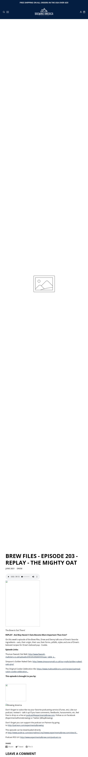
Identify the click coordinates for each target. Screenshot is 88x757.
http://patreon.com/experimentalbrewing (26, 725)
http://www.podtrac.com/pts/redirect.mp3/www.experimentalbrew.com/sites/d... (42, 732)
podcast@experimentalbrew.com (40, 715)
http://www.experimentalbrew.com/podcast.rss (40, 737)
